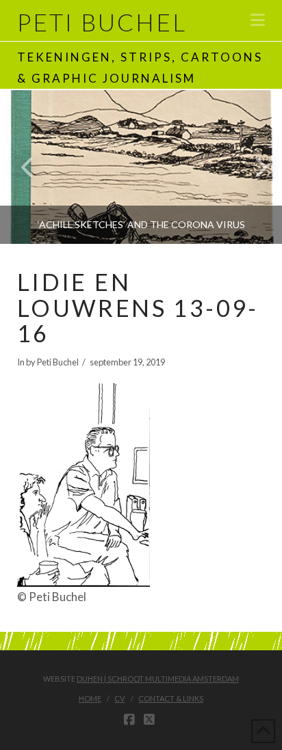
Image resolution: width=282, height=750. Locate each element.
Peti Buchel (102, 22)
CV (119, 698)
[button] (258, 20)
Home (90, 698)
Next (253, 167)
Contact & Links (170, 698)
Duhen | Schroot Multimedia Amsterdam (158, 678)
